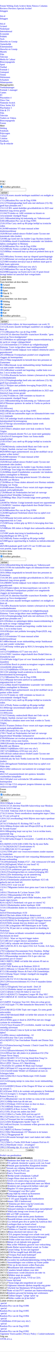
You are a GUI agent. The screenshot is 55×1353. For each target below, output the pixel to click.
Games (3, 92)
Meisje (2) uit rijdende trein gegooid (23, 1242)
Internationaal (6, 31)
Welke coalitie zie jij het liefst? (21, 1298)
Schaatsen (4, 80)
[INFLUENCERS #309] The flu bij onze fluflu (24, 844)
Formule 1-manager (8, 90)
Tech (2, 39)
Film (2, 54)
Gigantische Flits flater (13, 867)
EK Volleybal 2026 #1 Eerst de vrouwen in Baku (25, 811)
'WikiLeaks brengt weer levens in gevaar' (25, 1211)
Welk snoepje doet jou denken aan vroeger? (23, 923)
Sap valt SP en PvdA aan (18, 1170)
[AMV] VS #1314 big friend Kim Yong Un (23, 1058)
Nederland (4, 29)
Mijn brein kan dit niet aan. (16, 1101)
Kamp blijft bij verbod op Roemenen (23, 1193)
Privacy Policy (29, 1334)
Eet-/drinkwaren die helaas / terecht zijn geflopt (24, 953)
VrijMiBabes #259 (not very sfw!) (19, 751)
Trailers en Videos (8, 118)
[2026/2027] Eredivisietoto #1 (17, 846)
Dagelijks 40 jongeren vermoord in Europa (26, 1227)
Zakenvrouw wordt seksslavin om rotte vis (26, 1272)
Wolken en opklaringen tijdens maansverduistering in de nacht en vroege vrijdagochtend (26, 340)
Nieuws (35, 6)
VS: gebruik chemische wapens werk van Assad (28, 1163)
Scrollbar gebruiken (11, 187)
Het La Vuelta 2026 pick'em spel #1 (20, 1114)
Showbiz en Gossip (8, 41)
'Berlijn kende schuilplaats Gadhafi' (23, 1176)
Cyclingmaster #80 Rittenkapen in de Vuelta (23, 925)
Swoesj (6, 408)
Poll (4, 313)
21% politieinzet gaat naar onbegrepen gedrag (24, 869)
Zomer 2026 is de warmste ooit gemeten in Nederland (27, 1091)
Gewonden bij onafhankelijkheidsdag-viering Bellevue (30, 1260)
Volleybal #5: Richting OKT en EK (20, 823)
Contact (3, 136)
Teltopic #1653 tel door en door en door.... (23, 1104)
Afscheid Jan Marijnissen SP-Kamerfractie (26, 1288)
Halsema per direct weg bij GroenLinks (26, 1204)
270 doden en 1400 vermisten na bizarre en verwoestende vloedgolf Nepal (22, 214)
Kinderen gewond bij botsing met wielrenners (27, 1293)
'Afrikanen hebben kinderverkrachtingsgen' (27, 1237)
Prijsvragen (5, 133)
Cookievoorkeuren (46, 1334)
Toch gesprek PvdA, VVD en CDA (24, 1278)
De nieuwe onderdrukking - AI (17, 1035)
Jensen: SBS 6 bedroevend (19, 1201)
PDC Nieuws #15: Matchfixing (17, 1063)
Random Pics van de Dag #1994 (18, 246)
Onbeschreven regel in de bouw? (18, 877)
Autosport (4, 72)
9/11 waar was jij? (12, 885)
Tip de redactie (6, 143)
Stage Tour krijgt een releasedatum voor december (25, 469)
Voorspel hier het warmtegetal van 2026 (22, 1119)
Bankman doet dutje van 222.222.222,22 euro (27, 1160)
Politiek (3, 36)
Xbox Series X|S (7, 105)
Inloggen (4, 11)
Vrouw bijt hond (13, 1280)
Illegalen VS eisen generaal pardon (22, 1188)
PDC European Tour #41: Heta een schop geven (25, 1002)
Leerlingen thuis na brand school (21, 1224)
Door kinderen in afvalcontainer (21, 1257)
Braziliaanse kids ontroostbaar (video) (25, 1267)
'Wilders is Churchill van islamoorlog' (25, 1229)
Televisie (4, 57)
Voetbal (3, 67)
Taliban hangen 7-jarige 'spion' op (23, 1295)
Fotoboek (4, 131)
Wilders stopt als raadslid (19, 1275)
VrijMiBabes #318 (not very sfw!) (18, 267)
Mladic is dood (10, 803)
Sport (2, 64)
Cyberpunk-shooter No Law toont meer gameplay (25, 434)
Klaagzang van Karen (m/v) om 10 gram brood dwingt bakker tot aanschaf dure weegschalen (24, 273)
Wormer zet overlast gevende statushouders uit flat (26, 259)
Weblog (9, 6)
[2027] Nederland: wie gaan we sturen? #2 (22, 902)
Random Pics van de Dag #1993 (18, 269)
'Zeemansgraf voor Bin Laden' (22, 1191)
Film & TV (5, 110)
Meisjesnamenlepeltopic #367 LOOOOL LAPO (25, 918)
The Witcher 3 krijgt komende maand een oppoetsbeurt (27, 502)
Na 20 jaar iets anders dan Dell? (18, 1111)
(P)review (7, 307)
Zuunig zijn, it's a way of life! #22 (19, 1147)
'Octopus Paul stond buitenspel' (22, 1255)
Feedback (4, 141)
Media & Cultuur (7, 59)
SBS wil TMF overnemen (17, 1214)
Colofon (3, 138)
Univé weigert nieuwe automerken (19, 941)
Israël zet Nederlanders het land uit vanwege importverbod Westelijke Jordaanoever (23, 493)
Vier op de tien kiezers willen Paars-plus (26, 1265)
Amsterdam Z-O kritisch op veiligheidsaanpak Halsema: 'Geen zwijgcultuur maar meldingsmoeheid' (24, 345)
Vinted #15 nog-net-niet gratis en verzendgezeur (25, 1068)
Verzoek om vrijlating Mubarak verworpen (25, 1168)
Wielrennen (5, 77)
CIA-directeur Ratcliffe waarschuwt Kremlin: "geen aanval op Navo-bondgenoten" (26, 335)
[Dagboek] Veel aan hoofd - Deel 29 (20, 987)
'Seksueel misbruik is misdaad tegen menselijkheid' (29, 1209)
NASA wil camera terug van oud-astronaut (26, 1181)
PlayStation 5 (6, 108)
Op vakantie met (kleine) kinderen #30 (21, 943)
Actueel (3, 26)
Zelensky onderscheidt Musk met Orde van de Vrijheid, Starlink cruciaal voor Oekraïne (24, 447)
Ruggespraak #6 (11, 1134)
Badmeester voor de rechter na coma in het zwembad (27, 1099)
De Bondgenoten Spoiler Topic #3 (19, 1122)
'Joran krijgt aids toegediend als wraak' (25, 1283)
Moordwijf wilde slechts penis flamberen (25, 1216)
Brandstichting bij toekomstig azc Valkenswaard (25, 218)
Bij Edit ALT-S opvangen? (15, 849)
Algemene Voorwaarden (11, 1334)
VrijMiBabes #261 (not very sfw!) (19, 748)
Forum (3, 6)
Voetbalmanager (7, 87)
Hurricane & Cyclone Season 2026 (20, 892)
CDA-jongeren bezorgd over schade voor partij (28, 1234)
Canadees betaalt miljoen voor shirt (22, 1270)
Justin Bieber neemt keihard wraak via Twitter (27, 1247)
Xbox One (4, 100)
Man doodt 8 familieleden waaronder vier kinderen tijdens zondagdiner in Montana (26, 242)
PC (1, 95)
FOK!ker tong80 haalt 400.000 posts (24, 1252)
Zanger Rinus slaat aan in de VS (21, 1178)
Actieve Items (25, 6)
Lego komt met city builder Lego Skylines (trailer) (25, 238)
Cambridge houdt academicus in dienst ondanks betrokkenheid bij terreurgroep (25, 419)
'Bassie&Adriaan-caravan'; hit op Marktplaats (27, 1219)
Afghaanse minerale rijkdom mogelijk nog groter (28, 1285)
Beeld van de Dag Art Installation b (20, 1060)
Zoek (16, 6)
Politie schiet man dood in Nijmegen (24, 1239)
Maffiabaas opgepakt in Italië (20, 1196)
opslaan (4, 193)
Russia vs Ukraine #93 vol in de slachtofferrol (24, 969)
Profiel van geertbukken (10, 1155)
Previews (12, 8)
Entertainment (6, 46)
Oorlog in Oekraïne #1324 (16, 836)
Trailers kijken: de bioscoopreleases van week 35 (25, 324)
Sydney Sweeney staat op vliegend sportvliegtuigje (26, 256)
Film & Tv (7, 293)
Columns (43, 6)
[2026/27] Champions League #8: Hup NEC (24, 994)
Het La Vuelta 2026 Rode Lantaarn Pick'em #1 (24, 1142)
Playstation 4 (5, 97)
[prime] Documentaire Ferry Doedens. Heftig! (24, 951)
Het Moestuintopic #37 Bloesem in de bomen (24, 1132)
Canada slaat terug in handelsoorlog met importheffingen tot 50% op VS (21, 534)
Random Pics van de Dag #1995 (18, 221)
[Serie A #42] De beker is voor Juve (20, 992)
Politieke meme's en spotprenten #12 (20, 989)
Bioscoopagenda (7, 62)
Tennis (3, 74)
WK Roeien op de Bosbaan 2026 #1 (20, 966)
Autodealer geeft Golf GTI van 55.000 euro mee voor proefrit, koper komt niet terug (25, 547)
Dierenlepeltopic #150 (13, 913)
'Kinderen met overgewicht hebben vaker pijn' (27, 1186)
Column (6, 304)
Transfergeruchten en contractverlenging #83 (24, 872)
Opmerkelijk (5, 44)
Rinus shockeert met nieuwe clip (22, 1232)
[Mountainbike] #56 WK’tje (16, 895)
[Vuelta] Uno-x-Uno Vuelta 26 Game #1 (21, 1117)
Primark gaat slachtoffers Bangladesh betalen (27, 1165)
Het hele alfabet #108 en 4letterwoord (20, 915)
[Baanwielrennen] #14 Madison (18, 1050)
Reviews (4, 8)
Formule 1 (4, 69)
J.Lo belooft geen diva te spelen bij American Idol (29, 1221)
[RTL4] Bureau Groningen (15, 1129)
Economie (4, 34)
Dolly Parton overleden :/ (15, 1106)
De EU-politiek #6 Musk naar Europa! (21, 1066)
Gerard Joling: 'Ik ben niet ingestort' (23, 1249)
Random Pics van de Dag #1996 (18, 200)
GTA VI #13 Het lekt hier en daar (19, 979)
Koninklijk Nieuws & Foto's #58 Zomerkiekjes (24, 971)
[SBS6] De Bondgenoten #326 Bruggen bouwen (25, 920)
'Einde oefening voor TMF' (20, 1206)
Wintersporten (6, 82)
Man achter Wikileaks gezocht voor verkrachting (28, 1244)
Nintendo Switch (7, 103)
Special (6, 310)
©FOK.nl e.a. (6, 1339)
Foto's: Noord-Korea (16, 1173)
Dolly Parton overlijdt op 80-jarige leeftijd (22, 249)
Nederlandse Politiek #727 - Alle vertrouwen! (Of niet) (27, 862)
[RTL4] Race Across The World (18, 1109)
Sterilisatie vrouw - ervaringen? (17, 1145)
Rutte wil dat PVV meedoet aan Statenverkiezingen (30, 1290)
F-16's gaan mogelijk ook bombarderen (26, 1199)
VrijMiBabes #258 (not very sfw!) (19, 669)
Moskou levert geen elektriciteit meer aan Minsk (28, 1183)
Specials (20, 8)
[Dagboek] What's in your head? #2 (19, 864)
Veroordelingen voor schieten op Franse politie (28, 1262)
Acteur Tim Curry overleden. (16, 1037)
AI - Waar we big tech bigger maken (19, 938)
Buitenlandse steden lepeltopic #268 (20, 905)
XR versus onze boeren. (14, 741)
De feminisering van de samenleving (20, 874)
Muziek (3, 52)
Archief (28, 8)
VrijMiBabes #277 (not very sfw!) (19, 651)
